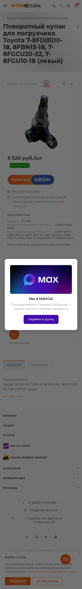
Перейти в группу (41, 319)
